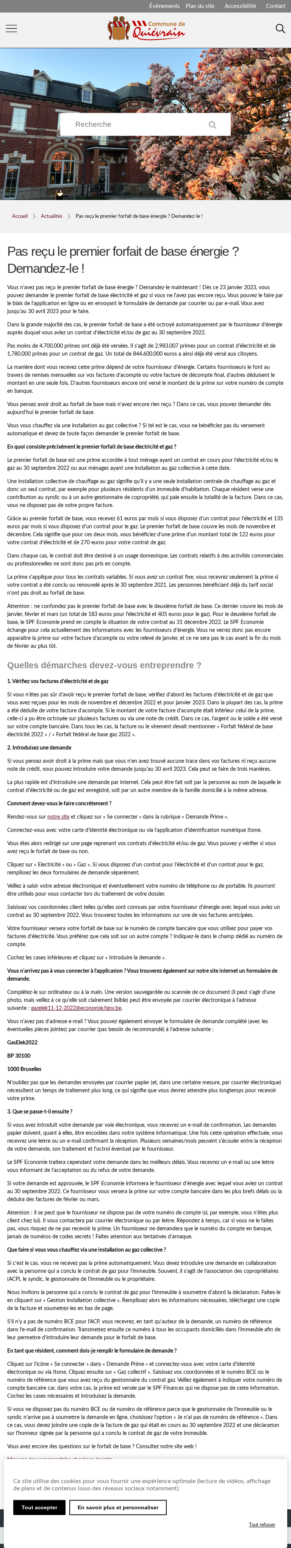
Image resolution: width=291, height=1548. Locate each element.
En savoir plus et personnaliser (118, 1507)
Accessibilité (240, 6)
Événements (164, 6)
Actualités (52, 216)
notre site (58, 817)
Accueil (20, 216)
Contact (275, 6)
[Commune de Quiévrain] (146, 38)
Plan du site (200, 6)
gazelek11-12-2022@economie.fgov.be (76, 1008)
